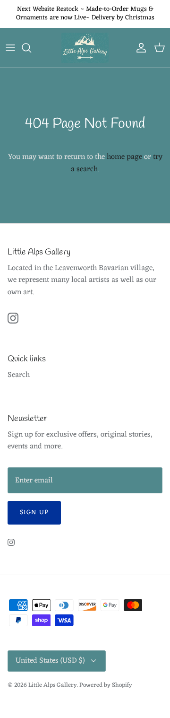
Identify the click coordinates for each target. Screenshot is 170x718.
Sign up (34, 512)
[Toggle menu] (10, 47)
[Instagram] (13, 318)
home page (124, 157)
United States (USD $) (50, 660)
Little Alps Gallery (52, 685)
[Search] (31, 47)
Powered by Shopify (105, 685)
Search (19, 375)
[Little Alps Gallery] (85, 48)
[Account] (138, 47)
